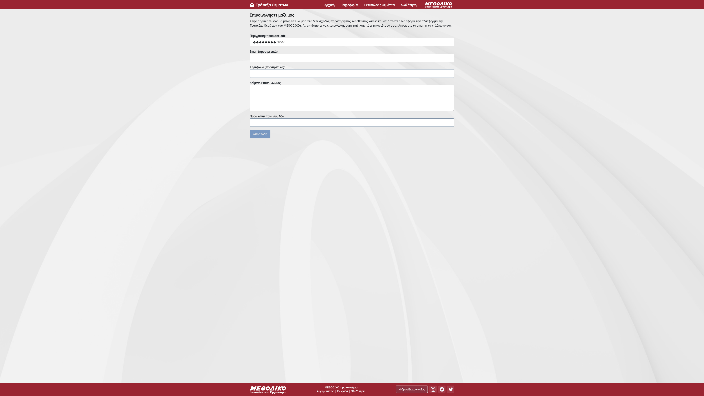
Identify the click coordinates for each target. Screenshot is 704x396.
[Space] (268, 390)
